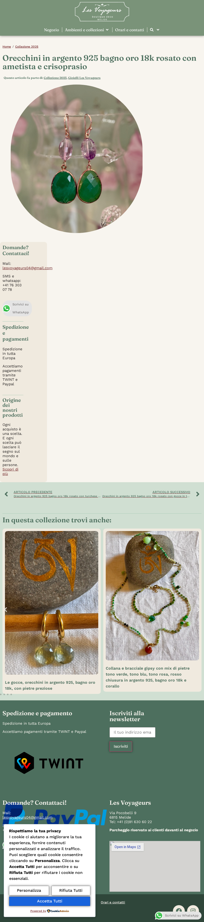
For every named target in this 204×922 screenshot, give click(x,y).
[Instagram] (193, 911)
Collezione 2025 (26, 46)
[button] (5, 609)
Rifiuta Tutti (70, 890)
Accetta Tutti (49, 901)
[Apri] (158, 30)
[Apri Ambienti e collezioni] (107, 30)
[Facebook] (179, 911)
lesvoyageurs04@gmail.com (27, 268)
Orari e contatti (113, 902)
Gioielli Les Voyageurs (84, 78)
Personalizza (29, 890)
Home (6, 46)
